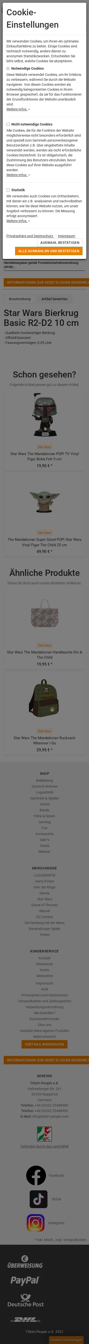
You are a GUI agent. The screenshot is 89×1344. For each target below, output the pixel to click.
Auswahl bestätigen (59, 243)
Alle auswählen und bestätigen (48, 251)
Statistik (18, 190)
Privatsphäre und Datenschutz (30, 236)
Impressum (66, 236)
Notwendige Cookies (27, 68)
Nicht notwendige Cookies (31, 124)
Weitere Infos (17, 109)
